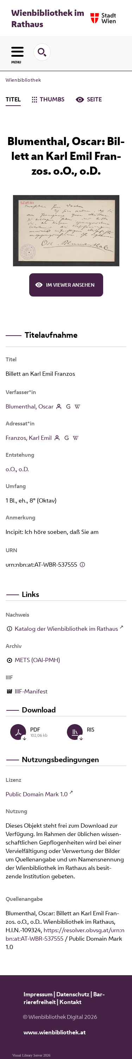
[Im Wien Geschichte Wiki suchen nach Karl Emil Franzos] (76, 438)
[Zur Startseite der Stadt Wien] (103, 18)
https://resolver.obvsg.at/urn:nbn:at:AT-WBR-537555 (65, 934)
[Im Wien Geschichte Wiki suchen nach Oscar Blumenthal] (77, 406)
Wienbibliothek (23, 80)
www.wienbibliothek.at (55, 1032)
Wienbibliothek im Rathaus (47, 18)
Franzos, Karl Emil (29, 438)
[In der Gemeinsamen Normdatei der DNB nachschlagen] (68, 406)
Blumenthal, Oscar (30, 406)
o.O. (11, 469)
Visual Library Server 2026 (31, 1055)
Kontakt (70, 1002)
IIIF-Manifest (31, 691)
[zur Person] (59, 406)
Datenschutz (72, 994)
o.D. (24, 469)
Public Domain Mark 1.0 (37, 794)
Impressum (38, 994)
